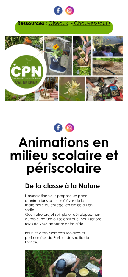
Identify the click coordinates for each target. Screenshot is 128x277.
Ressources (31, 23)
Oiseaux (58, 23)
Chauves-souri (91, 23)
